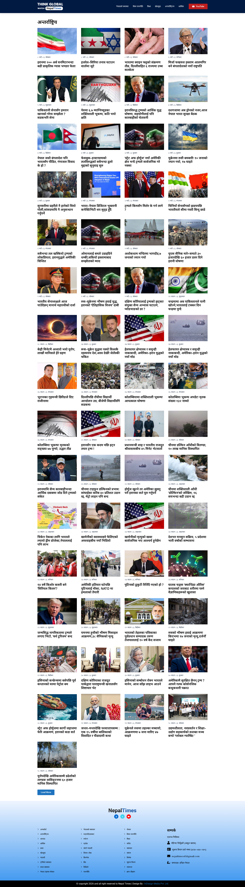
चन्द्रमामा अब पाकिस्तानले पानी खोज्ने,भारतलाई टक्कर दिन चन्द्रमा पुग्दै (186, 305)
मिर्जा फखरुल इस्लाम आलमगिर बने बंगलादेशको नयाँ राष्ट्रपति (187, 64)
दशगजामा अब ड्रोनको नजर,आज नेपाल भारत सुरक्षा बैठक (187, 112)
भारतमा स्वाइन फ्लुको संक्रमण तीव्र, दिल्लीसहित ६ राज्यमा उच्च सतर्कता (144, 66)
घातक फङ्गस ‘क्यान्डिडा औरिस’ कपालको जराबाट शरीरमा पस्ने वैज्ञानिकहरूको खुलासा (186, 588)
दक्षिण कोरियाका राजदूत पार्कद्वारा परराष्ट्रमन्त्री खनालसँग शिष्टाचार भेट (99, 684)
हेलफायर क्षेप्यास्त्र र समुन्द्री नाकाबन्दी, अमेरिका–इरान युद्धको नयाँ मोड (144, 353)
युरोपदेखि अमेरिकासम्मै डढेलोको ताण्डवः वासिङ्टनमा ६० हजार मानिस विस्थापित (56, 779)
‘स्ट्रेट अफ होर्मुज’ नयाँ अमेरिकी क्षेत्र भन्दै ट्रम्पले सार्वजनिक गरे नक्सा (143, 161)
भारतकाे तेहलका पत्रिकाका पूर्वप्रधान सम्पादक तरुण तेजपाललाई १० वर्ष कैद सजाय (143, 636)
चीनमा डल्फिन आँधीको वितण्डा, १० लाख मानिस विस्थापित (187, 447)
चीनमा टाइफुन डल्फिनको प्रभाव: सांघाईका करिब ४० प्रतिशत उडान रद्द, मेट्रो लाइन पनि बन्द (100, 493)
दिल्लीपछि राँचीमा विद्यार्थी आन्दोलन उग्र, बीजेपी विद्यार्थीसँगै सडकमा (100, 401)
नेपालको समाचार (122, 6)
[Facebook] (116, 816)
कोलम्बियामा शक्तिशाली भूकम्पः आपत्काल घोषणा (144, 399)
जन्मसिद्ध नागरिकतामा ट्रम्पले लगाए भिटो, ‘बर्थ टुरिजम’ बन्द (54, 634)
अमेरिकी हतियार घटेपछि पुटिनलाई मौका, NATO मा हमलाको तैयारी (97, 588)
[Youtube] (129, 816)
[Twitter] (122, 816)
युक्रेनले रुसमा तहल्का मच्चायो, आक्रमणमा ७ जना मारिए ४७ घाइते (143, 732)
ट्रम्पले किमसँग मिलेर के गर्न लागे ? (144, 207)
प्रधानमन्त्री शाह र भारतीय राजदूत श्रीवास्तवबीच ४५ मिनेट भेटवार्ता (144, 447)
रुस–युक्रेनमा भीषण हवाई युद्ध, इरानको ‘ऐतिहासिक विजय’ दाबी (100, 303)
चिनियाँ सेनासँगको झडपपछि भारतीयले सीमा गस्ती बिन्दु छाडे (186, 207)
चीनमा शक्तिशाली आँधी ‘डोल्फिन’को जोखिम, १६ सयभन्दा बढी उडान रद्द (182, 493)
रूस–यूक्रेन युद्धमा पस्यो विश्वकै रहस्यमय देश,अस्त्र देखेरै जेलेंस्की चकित (100, 353)
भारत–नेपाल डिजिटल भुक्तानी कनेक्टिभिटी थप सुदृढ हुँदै (99, 207)
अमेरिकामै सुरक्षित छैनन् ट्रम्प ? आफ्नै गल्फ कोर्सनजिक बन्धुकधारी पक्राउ (186, 684)
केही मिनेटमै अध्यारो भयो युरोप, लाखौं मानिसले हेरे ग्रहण (56, 351)
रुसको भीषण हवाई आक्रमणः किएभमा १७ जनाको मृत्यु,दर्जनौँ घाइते (187, 636)
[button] (45, 792)
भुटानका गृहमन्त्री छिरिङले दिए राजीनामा (55, 399)
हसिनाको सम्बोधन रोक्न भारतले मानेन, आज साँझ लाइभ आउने (143, 682)
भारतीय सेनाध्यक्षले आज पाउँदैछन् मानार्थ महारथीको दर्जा (56, 303)
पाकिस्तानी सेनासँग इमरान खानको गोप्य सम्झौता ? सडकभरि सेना (52, 114)
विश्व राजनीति (138, 6)
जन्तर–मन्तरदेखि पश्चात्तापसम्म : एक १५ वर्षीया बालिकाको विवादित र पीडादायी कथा (100, 732)
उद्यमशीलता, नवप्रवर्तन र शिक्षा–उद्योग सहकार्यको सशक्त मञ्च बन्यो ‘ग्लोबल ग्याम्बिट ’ (187, 732)
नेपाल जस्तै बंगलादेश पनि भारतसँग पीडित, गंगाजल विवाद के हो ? (56, 161)
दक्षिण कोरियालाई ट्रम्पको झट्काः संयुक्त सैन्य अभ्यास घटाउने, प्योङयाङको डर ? (144, 305)
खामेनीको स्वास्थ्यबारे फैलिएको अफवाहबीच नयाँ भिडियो (99, 539)
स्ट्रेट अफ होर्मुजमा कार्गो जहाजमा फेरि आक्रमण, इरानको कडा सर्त (57, 730)
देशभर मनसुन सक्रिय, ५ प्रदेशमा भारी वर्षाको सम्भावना (187, 539)
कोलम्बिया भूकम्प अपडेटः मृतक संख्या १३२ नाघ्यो (187, 399)
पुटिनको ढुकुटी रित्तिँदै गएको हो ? (144, 584)
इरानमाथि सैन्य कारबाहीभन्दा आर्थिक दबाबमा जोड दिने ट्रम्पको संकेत (56, 493)
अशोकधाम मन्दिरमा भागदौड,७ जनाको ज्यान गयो (143, 255)
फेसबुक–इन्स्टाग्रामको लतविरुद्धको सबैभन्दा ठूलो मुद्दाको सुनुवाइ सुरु (97, 161)
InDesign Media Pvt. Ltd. (156, 883)
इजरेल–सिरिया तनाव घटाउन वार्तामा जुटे (98, 64)
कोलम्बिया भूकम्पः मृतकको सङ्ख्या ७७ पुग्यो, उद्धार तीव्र (54, 447)
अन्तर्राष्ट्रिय (169, 6)
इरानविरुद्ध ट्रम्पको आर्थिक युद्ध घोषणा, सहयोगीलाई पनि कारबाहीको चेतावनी (143, 114)
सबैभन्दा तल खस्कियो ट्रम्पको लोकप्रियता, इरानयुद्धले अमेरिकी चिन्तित (56, 257)
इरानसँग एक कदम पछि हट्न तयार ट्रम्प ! (98, 447)
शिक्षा (149, 6)
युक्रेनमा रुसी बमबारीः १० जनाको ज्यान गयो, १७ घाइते (187, 160)
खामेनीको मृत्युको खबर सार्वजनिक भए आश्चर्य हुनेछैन (143, 539)
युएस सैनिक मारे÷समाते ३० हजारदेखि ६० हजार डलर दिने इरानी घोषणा (185, 257)
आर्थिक (181, 6)
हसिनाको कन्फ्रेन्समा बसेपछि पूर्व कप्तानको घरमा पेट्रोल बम (56, 682)
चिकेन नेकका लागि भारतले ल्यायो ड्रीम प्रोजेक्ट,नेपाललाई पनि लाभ (54, 540)
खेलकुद (158, 6)
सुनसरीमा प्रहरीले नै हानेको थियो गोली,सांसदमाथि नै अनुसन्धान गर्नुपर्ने (56, 209)
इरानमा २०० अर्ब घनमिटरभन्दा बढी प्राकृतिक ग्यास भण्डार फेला (56, 64)
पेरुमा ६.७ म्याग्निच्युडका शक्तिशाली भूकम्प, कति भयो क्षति (98, 114)
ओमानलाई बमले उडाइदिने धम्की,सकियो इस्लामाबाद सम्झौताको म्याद (96, 257)
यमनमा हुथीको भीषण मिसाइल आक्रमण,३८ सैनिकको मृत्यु (99, 634)
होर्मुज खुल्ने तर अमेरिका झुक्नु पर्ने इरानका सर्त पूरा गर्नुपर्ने (142, 491)
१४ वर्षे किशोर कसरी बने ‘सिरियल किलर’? (51, 586)
